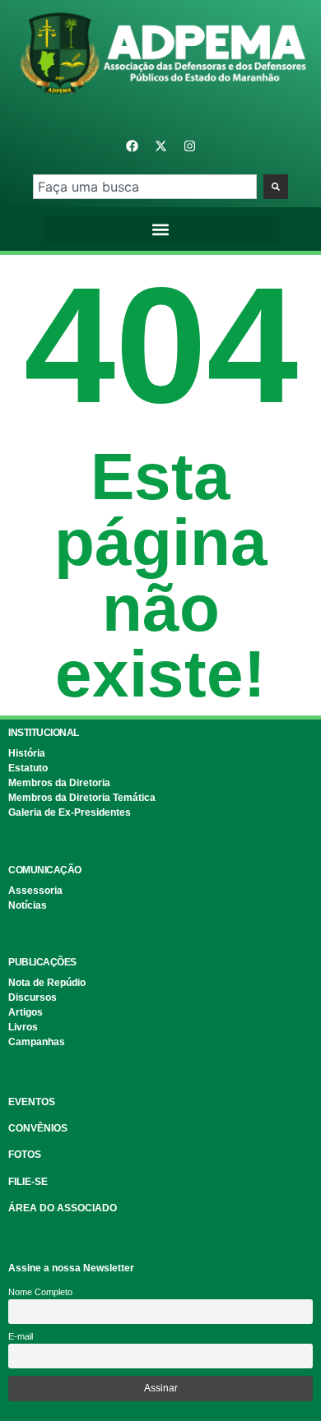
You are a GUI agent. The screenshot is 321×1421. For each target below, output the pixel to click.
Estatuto (28, 768)
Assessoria (35, 890)
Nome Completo (40, 1292)
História (26, 753)
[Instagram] (189, 145)
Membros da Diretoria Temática (82, 797)
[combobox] (144, 186)
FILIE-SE (28, 1181)
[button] (161, 229)
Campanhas (36, 1042)
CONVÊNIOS (37, 1128)
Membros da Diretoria (59, 783)
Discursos (32, 997)
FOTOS (24, 1154)
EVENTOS (31, 1102)
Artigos (25, 1012)
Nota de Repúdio (47, 982)
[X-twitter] (160, 145)
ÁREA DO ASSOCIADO (62, 1208)
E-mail (20, 1336)
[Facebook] (131, 145)
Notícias (27, 905)
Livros (23, 1027)
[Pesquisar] (275, 186)
